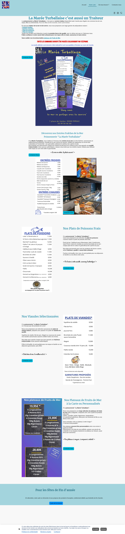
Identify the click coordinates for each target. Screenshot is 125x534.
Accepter (95, 529)
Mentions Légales (45, 532)
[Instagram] (118, 13)
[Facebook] (114, 13)
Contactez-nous (68, 212)
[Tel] (121, 13)
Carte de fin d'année (56, 503)
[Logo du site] (5, 5)
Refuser (103, 529)
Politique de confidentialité (30, 532)
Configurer (57, 532)
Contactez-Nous (27, 57)
